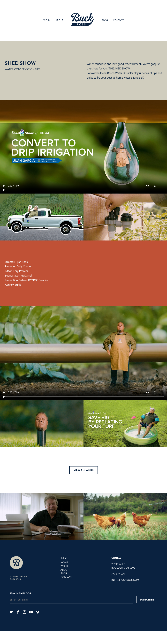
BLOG (64, 573)
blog (105, 20)
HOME (64, 562)
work (46, 20)
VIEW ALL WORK (84, 470)
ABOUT (64, 570)
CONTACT (66, 577)
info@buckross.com (125, 580)
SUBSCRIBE (147, 600)
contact (118, 20)
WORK (64, 566)
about (59, 20)
